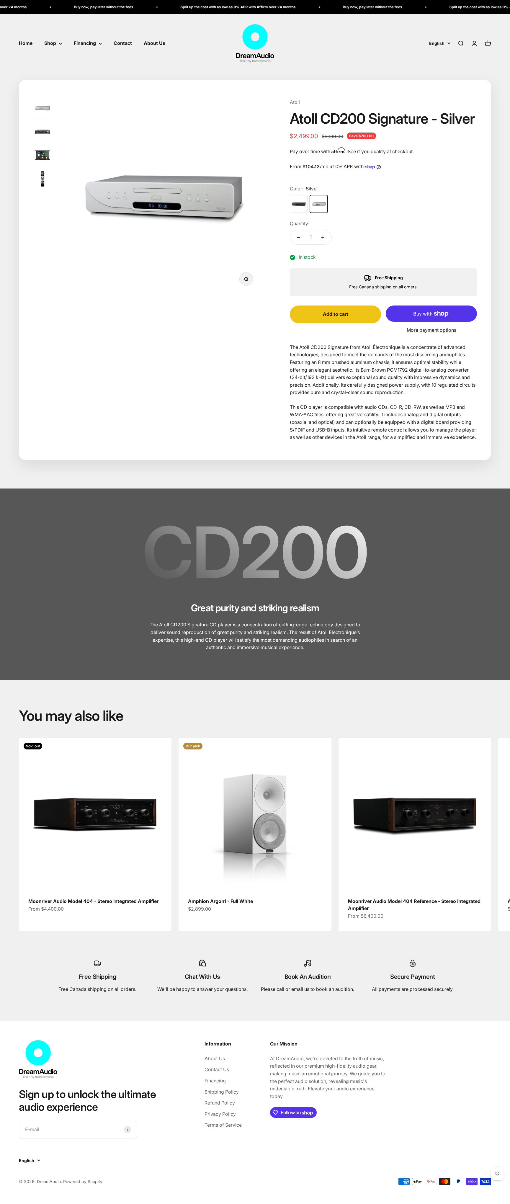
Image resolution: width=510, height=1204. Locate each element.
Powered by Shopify (82, 1181)
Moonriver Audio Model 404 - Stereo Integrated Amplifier (93, 901)
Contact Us (217, 1069)
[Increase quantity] (322, 237)
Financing (85, 43)
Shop (50, 43)
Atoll (295, 102)
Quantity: (299, 223)
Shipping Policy (222, 1092)
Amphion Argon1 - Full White (220, 901)
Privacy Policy (220, 1114)
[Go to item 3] (42, 156)
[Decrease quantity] (298, 237)
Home (25, 43)
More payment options (431, 330)
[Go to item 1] (42, 109)
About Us (154, 43)
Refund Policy (220, 1103)
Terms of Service (223, 1125)
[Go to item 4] (42, 179)
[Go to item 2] (42, 132)
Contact (123, 43)
